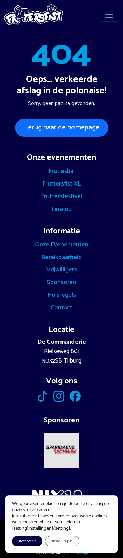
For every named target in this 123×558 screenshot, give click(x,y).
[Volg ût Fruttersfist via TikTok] (42, 398)
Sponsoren (61, 282)
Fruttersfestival (61, 196)
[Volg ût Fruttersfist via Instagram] (58, 398)
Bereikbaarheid (61, 257)
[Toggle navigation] (109, 15)
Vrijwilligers (61, 270)
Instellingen (62, 541)
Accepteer (27, 541)
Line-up (61, 209)
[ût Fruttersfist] (33, 15)
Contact (61, 308)
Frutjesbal (62, 171)
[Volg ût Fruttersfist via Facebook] (75, 398)
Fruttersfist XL (61, 184)
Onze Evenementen (61, 245)
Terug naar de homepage (61, 127)
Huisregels (61, 295)
